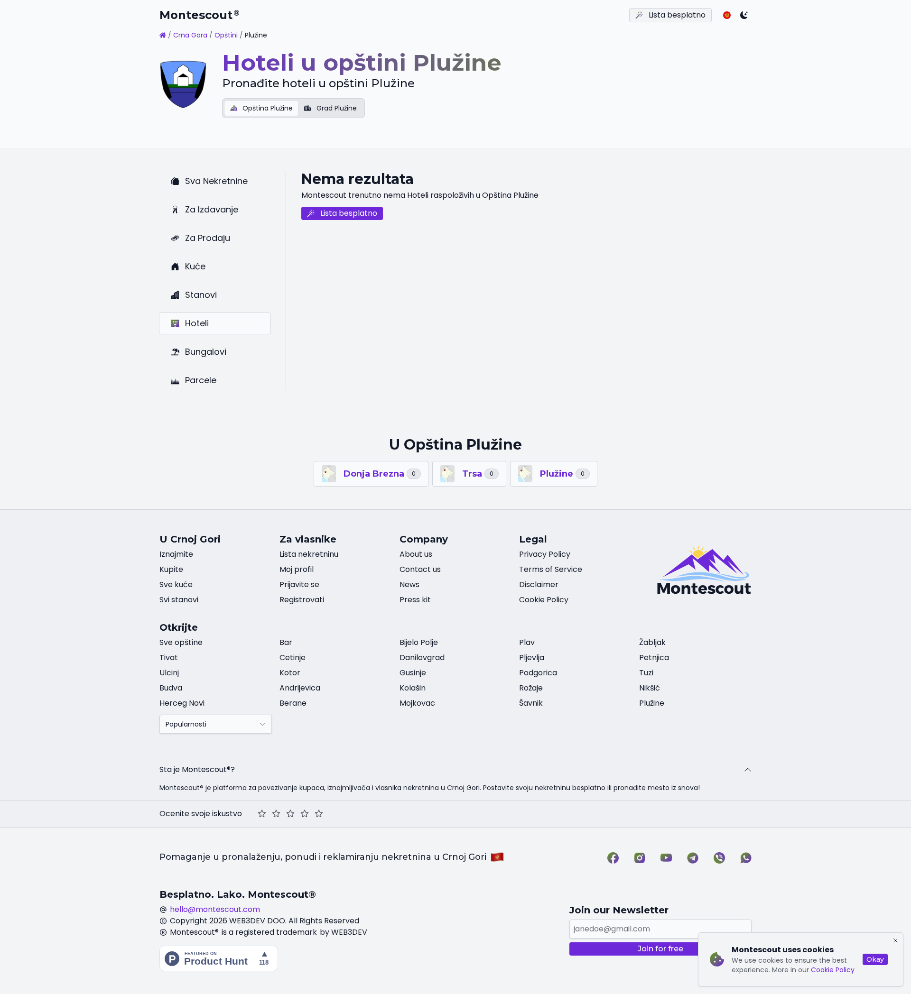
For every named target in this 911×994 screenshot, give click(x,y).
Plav (527, 642)
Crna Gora (190, 35)
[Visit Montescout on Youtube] (666, 858)
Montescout (199, 15)
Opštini (226, 35)
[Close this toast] (895, 940)
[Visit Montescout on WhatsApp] (746, 858)
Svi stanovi (178, 599)
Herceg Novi (182, 703)
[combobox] (215, 724)
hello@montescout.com (215, 909)
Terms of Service (550, 569)
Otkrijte (178, 627)
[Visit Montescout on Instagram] (639, 858)
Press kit (415, 599)
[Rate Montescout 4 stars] (304, 814)
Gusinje (413, 672)
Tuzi (646, 672)
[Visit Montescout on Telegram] (692, 858)
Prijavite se (299, 584)
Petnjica (654, 657)
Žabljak (652, 642)
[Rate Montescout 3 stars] (290, 814)
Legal (533, 539)
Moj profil (296, 569)
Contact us (420, 569)
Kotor (289, 672)
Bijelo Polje (419, 642)
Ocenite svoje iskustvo (200, 813)
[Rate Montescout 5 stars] (319, 814)
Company (424, 539)
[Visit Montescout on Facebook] (613, 858)
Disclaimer (538, 584)
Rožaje (531, 687)
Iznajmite (176, 554)
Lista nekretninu (308, 554)
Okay (875, 959)
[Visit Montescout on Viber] (719, 858)
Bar (285, 642)
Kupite (171, 569)
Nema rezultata (357, 179)
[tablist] (293, 108)
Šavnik (531, 703)
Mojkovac (417, 703)
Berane (293, 703)
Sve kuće (176, 584)
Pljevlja (531, 657)
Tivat (168, 657)
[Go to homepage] (162, 35)
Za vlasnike (307, 539)
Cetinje (292, 657)
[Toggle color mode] (744, 15)
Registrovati (301, 599)
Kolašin (413, 687)
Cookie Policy (833, 970)
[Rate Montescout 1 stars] (262, 814)
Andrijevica (299, 687)
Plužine (651, 703)
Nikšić (649, 687)
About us (416, 554)
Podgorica (538, 672)
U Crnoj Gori (190, 539)
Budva (170, 687)
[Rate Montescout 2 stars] (276, 814)
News (409, 584)
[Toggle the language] (726, 15)
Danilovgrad (422, 657)
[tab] (261, 108)
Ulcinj (169, 672)
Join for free (660, 948)
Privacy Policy (544, 554)
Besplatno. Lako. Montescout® (237, 894)
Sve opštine (181, 642)
